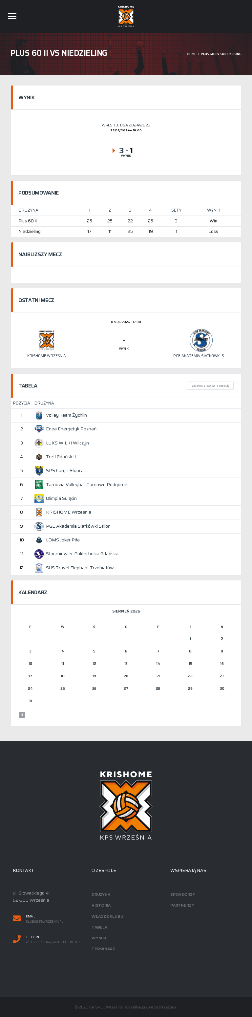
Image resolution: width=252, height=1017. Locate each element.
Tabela (99, 927)
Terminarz (103, 949)
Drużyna (101, 894)
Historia (101, 905)
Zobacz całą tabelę (210, 385)
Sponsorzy (182, 894)
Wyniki (99, 938)
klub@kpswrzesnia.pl (44, 922)
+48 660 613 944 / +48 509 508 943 (53, 942)
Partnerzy (182, 905)
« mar (22, 715)
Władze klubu (107, 916)
